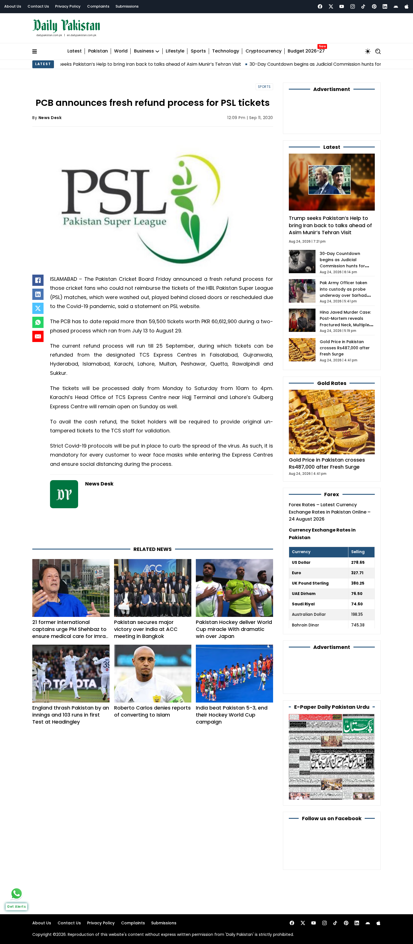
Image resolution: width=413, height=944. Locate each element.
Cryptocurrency (264, 51)
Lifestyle (175, 51)
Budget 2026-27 (306, 51)
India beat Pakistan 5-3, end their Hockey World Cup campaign (231, 714)
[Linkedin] (385, 6)
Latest (74, 51)
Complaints (98, 6)
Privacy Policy (68, 6)
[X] (38, 308)
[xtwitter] (331, 6)
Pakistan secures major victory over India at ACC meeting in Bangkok (146, 629)
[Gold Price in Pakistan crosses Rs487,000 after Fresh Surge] (332, 422)
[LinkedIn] (38, 294)
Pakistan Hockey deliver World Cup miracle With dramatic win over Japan (234, 629)
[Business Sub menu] (157, 51)
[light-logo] (67, 28)
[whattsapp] (17, 893)
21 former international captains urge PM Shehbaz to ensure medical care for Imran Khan (70, 633)
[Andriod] (396, 6)
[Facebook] (320, 6)
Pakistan (98, 51)
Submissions (127, 6)
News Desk (50, 117)
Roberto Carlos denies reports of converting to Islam (152, 711)
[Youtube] (341, 6)
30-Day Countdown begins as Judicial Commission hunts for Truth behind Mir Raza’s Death (300, 64)
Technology (225, 51)
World (121, 51)
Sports (198, 51)
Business (144, 51)
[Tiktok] (363, 6)
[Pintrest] (374, 6)
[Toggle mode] (367, 51)
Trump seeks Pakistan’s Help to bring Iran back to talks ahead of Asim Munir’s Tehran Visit (330, 225)
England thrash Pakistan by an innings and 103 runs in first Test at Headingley (70, 714)
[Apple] (406, 6)
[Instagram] (352, 6)
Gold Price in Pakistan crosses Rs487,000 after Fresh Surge (345, 348)
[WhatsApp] (38, 322)
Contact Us (38, 6)
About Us (12, 6)
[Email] (38, 336)
